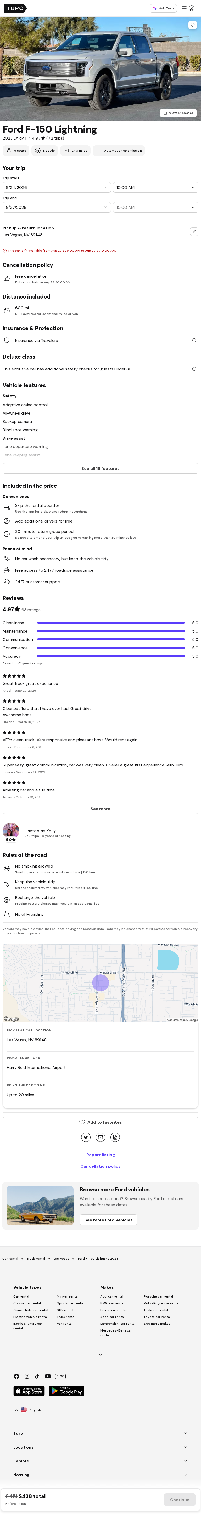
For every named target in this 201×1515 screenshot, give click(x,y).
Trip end (10, 198)
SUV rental (65, 1310)
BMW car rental (112, 1303)
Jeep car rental (112, 1317)
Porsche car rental (158, 1296)
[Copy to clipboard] (115, 1138)
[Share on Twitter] (86, 1138)
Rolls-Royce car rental (161, 1303)
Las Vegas (61, 1258)
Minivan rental (67, 1296)
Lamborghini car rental (117, 1323)
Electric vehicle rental (30, 1317)
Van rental (64, 1323)
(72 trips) (55, 138)
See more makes (157, 1323)
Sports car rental (70, 1303)
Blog (60, 1376)
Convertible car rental (30, 1310)
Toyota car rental (157, 1317)
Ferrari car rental (113, 1310)
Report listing (100, 1154)
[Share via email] (100, 1138)
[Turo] (15, 8)
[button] (188, 8)
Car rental (10, 1258)
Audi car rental (111, 1296)
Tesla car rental (156, 1310)
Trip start (11, 178)
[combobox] (194, 231)
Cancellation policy (100, 1166)
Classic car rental (27, 1303)
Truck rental (36, 1258)
